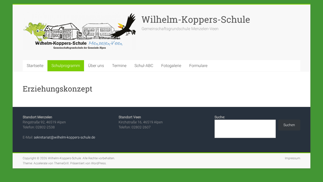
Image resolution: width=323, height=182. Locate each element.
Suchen (289, 125)
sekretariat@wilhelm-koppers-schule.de (64, 137)
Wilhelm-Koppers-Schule (196, 19)
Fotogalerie (171, 65)
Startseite (35, 65)
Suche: (219, 117)
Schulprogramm (65, 65)
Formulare (198, 65)
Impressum (292, 158)
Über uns (96, 65)
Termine (119, 65)
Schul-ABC (143, 65)
